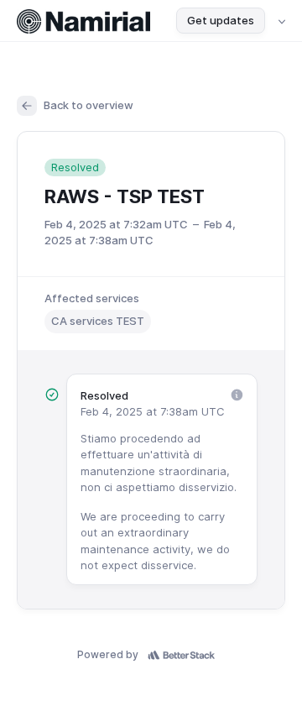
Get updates (220, 20)
